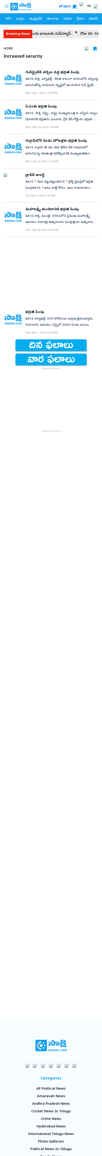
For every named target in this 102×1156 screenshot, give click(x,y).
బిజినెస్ (93, 19)
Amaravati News (51, 1096)
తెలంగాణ (52, 19)
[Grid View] (86, 48)
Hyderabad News (51, 1126)
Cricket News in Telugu (51, 1111)
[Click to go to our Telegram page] (67, 1066)
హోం (8, 19)
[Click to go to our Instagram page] (51, 1066)
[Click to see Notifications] (95, 6)
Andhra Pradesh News (51, 1104)
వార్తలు (20, 19)
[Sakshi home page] (51, 1045)
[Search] (75, 7)
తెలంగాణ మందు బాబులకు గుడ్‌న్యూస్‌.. (37, 34)
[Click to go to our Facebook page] (28, 1066)
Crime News (51, 1119)
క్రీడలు (80, 19)
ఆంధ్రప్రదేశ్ (35, 19)
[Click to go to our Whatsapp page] (35, 1066)
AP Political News (51, 1089)
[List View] (95, 48)
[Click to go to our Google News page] (75, 1066)
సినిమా (67, 19)
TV (89, 7)
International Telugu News (51, 1134)
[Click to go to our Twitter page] (43, 1066)
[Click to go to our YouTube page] (59, 1066)
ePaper (66, 6)
